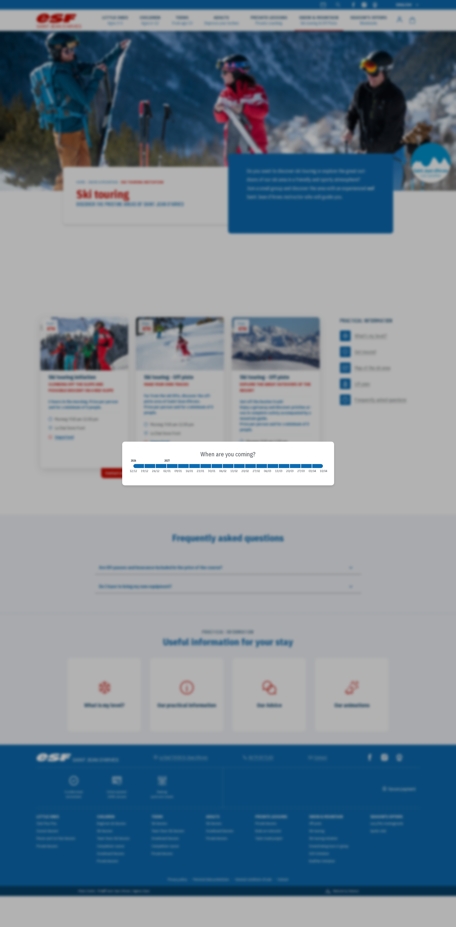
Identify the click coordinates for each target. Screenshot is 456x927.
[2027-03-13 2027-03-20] (284, 466)
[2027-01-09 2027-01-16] (183, 466)
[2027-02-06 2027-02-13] (228, 466)
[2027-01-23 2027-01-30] (205, 466)
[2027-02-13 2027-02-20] (239, 466)
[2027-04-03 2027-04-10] (317, 466)
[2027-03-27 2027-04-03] (306, 466)
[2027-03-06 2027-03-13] (273, 466)
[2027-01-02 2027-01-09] (172, 466)
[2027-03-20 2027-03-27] (295, 466)
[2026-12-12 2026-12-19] (138, 466)
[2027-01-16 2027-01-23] (194, 466)
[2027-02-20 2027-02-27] (250, 466)
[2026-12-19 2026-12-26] (150, 466)
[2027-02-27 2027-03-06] (261, 466)
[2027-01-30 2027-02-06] (217, 466)
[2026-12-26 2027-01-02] (161, 466)
